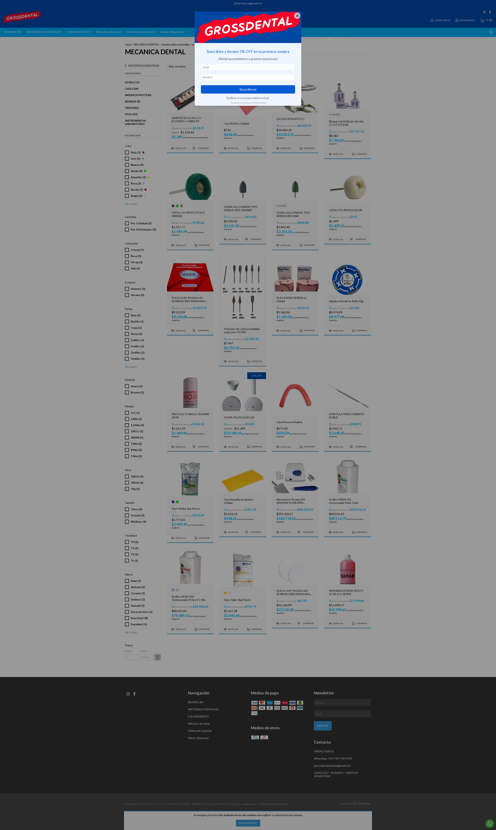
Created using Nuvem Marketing (248, 102)
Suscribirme (248, 89)
